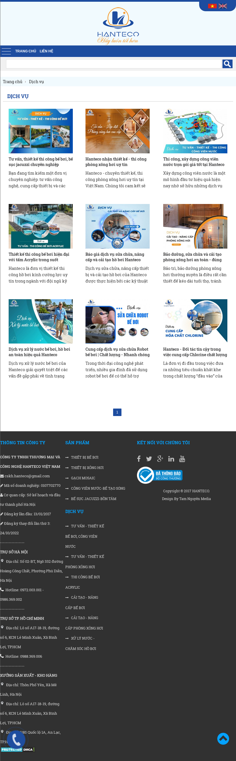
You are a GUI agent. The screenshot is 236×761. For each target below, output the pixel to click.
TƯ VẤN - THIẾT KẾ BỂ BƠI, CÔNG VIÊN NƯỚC (84, 536)
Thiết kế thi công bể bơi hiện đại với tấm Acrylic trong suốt (39, 256)
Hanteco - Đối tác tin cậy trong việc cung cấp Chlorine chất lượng (195, 351)
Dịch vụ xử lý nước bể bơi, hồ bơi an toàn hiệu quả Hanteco (39, 351)
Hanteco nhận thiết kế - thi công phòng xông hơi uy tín (115, 161)
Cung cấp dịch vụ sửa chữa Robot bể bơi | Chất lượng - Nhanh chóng (117, 351)
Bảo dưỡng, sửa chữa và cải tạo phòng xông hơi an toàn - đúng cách (192, 259)
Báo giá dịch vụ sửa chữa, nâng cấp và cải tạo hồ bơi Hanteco (114, 256)
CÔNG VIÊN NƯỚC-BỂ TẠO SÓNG (97, 488)
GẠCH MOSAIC (82, 478)
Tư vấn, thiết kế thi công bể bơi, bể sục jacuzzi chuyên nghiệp (41, 161)
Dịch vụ (74, 511)
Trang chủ (25, 51)
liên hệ (46, 51)
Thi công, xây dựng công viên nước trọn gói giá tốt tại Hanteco (193, 161)
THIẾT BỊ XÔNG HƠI (87, 468)
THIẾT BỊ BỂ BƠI (84, 457)
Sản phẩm (77, 442)
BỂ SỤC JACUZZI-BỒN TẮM (93, 499)
